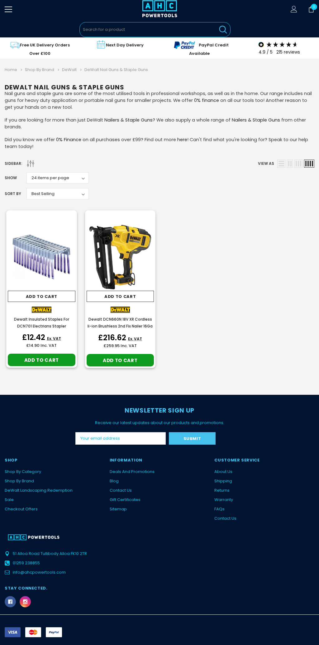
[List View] (281, 164)
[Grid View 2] (290, 164)
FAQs (219, 509)
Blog (114, 481)
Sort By (13, 193)
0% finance (206, 100)
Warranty (223, 500)
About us (223, 472)
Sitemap (118, 509)
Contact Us (121, 490)
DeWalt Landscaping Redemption (39, 490)
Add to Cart (41, 296)
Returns (222, 490)
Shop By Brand (19, 481)
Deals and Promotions (132, 472)
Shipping (223, 481)
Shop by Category (23, 472)
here (182, 139)
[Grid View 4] (309, 164)
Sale (9, 500)
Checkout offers (21, 509)
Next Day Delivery (125, 45)
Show (11, 177)
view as (266, 163)
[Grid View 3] (298, 164)
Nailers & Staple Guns (128, 120)
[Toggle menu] (8, 9)
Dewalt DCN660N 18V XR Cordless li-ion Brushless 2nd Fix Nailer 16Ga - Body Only (120, 326)
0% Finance (68, 139)
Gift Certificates (125, 500)
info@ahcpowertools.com (39, 572)
